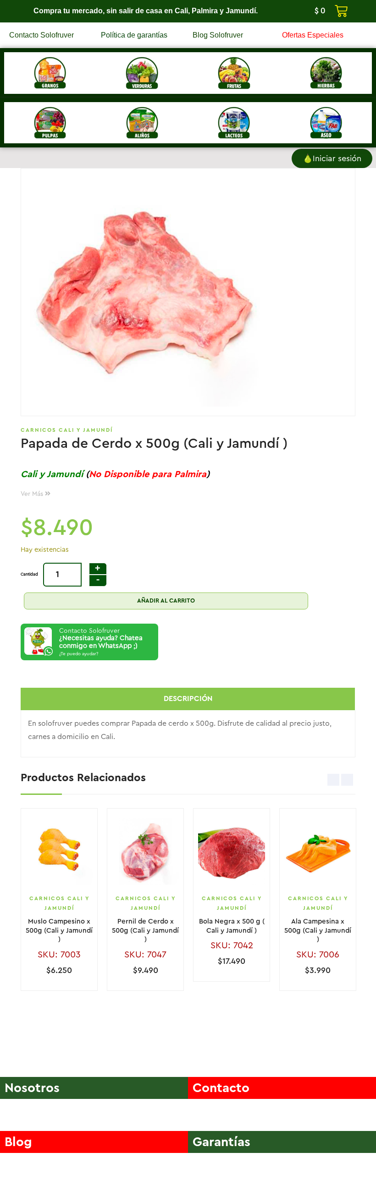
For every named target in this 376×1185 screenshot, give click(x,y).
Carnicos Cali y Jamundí (67, 430)
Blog (18, 1142)
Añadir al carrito (166, 600)
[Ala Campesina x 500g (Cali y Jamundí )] (317, 851)
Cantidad (29, 574)
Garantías (221, 1142)
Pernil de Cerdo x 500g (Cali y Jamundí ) (145, 930)
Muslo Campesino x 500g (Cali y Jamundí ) (59, 930)
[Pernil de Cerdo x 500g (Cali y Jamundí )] (145, 851)
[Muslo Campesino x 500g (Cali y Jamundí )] (59, 851)
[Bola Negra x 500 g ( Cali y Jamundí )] (231, 851)
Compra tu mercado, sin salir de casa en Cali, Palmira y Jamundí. (145, 11)
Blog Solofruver (218, 35)
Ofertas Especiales (312, 35)
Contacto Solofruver (41, 35)
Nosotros (32, 1088)
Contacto (221, 1088)
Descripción (188, 698)
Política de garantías (134, 35)
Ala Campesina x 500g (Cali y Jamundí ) (317, 930)
